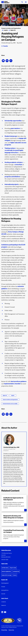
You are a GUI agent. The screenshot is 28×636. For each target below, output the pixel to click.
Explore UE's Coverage (6, 575)
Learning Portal (16, 571)
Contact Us (3, 601)
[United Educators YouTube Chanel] (5, 612)
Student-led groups (11, 136)
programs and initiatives (12, 177)
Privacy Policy (4, 630)
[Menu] (26, 2)
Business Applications (6, 571)
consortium (18, 164)
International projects (12, 184)
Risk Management (4, 583)
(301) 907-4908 (4, 559)
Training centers (10, 148)
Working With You (4, 590)
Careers (15, 575)
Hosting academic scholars (13, 162)
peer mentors (15, 128)
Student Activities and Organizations (10, 399)
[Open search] (22, 2)
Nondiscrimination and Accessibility (10, 403)
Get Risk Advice (5, 567)
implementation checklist (12, 384)
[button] (3, 60)
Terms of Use (11, 630)
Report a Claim (13, 567)
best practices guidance (18, 381)
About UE (3, 593)
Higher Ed (5, 395)
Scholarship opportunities (13, 121)
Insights (12, 395)
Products (3, 586)
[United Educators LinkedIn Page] (2, 612)
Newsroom (3, 605)
